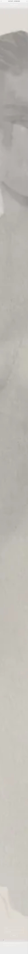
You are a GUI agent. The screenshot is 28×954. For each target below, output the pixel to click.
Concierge (7, 945)
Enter (14, 935)
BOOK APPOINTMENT (14, 1)
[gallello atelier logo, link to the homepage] (14, 5)
